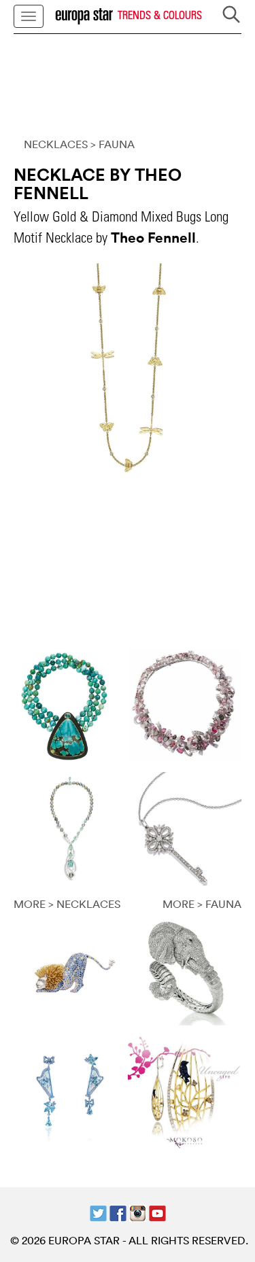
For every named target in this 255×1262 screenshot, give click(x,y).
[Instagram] (137, 1212)
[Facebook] (117, 1212)
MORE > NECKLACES (67, 904)
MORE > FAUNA (202, 904)
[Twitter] (98, 1212)
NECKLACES (56, 144)
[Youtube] (157, 1212)
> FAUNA (112, 144)
